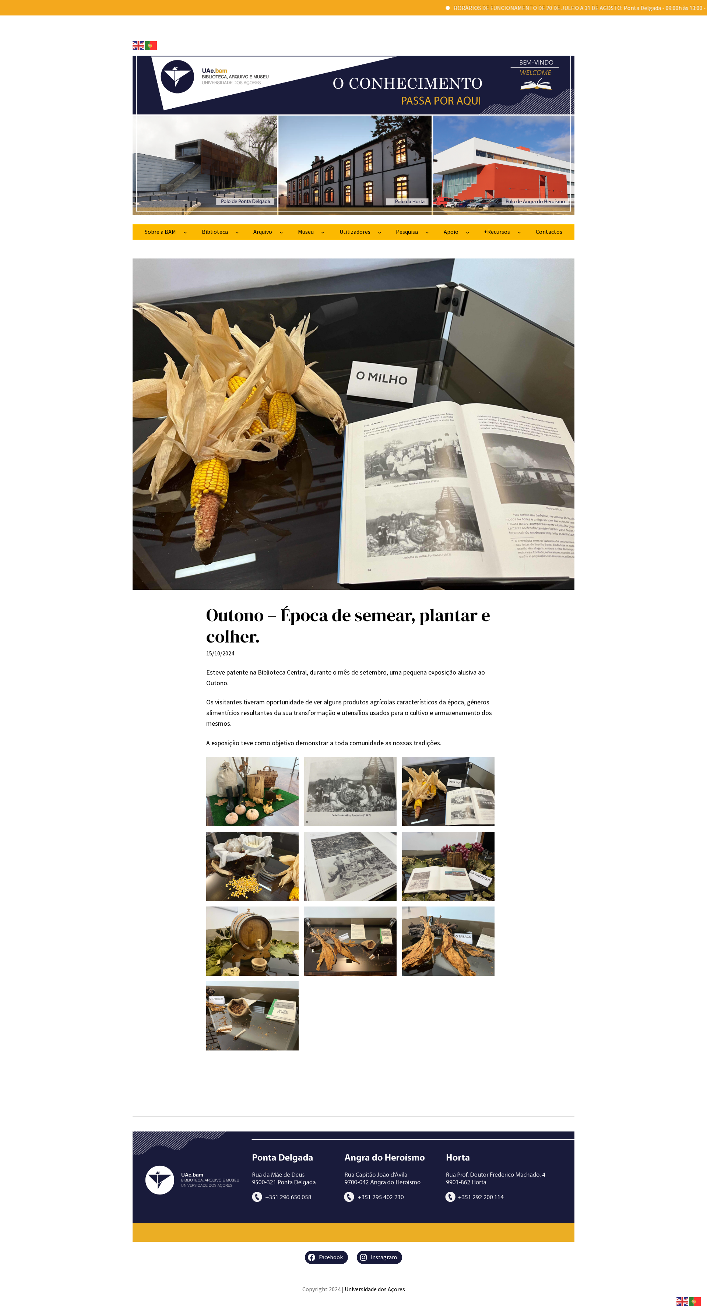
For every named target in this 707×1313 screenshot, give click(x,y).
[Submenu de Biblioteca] (237, 232)
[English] (139, 45)
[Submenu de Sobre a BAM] (185, 232)
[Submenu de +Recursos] (519, 232)
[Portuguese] (151, 45)
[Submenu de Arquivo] (281, 232)
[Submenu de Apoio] (467, 232)
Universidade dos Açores (375, 1289)
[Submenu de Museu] (323, 232)
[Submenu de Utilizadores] (379, 232)
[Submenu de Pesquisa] (427, 232)
